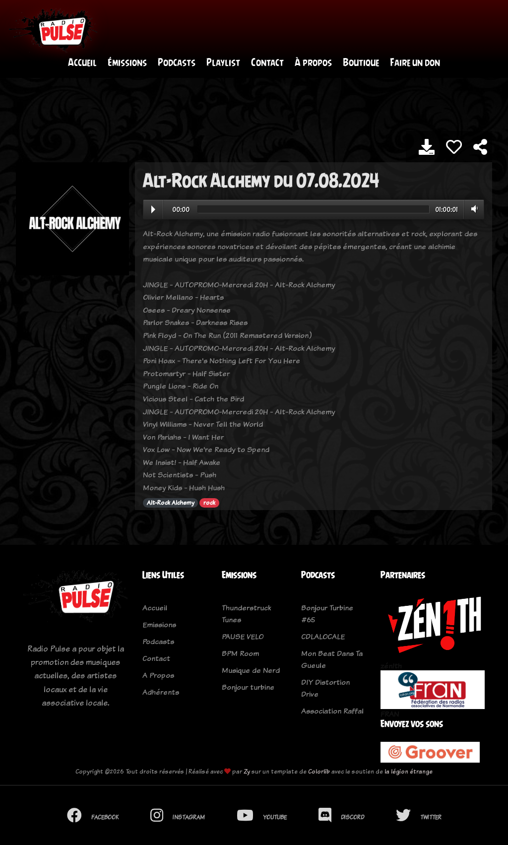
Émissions (127, 62)
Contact (267, 62)
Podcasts (176, 62)
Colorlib (319, 771)
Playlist (223, 62)
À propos (313, 62)
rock (209, 503)
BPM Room (240, 653)
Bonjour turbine (248, 687)
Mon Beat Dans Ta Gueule (332, 659)
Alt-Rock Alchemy (170, 503)
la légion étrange (408, 771)
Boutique (361, 62)
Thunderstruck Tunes (246, 613)
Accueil (82, 62)
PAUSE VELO (242, 636)
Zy (247, 771)
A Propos (158, 675)
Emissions (159, 624)
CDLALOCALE (323, 636)
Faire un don (415, 62)
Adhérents (160, 692)
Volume (472, 208)
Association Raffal (332, 711)
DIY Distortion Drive (325, 688)
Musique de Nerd (251, 670)
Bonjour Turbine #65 (327, 613)
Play (153, 209)
